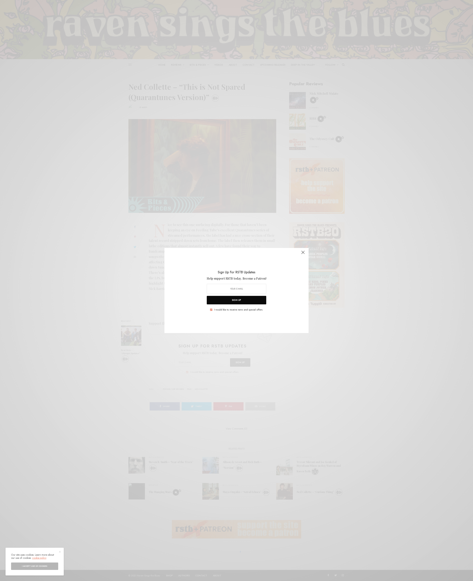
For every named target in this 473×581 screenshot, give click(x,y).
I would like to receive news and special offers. (238, 310)
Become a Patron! (254, 278)
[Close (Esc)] (303, 254)
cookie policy (39, 558)
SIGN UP (236, 300)
